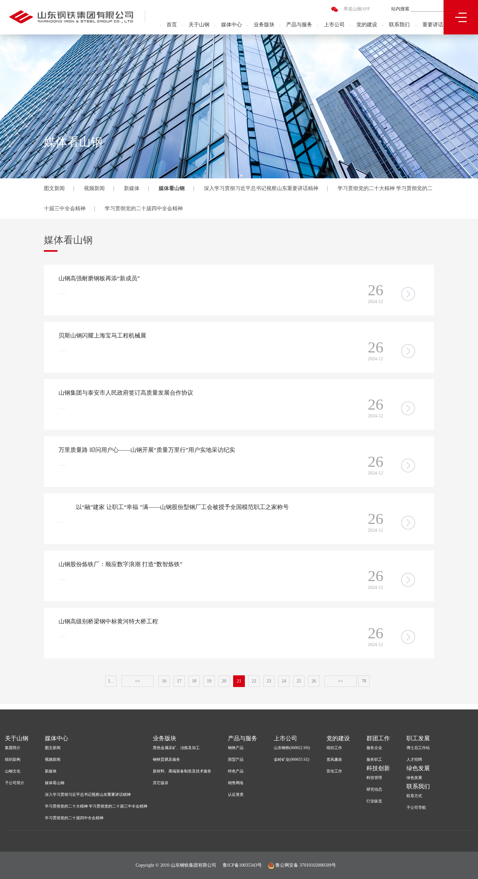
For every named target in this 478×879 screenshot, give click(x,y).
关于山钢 (199, 24)
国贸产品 (236, 759)
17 (179, 681)
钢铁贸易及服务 (166, 759)
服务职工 (374, 759)
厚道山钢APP (356, 8)
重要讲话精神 (438, 24)
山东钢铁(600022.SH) (292, 747)
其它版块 (160, 783)
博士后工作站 (418, 747)
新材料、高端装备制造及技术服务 (182, 771)
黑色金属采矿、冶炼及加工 (176, 747)
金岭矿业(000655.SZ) (291, 759)
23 (269, 681)
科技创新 (378, 768)
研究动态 (374, 789)
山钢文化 (12, 771)
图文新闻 (54, 188)
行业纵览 (374, 801)
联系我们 (399, 24)
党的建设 (366, 24)
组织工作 (334, 747)
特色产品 (236, 771)
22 (254, 681)
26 (314, 681)
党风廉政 (334, 759)
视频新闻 (94, 188)
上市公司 (334, 24)
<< (137, 681)
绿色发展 (418, 768)
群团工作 (378, 738)
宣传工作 (334, 771)
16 (164, 681)
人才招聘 (414, 759)
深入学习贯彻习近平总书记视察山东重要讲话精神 (261, 188)
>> (340, 681)
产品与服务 (299, 24)
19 (209, 681)
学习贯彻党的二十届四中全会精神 (144, 208)
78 (364, 681)
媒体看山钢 (172, 188)
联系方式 (414, 796)
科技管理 (374, 777)
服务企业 (374, 747)
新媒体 (131, 188)
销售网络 (236, 783)
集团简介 (12, 747)
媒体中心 (231, 24)
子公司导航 (416, 807)
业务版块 (264, 24)
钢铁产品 (236, 747)
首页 (171, 24)
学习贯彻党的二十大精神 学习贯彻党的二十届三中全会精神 (96, 806)
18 (194, 681)
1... (111, 681)
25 (299, 681)
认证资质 (236, 794)
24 (284, 681)
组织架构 (12, 759)
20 (224, 681)
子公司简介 (14, 783)
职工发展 (418, 738)
